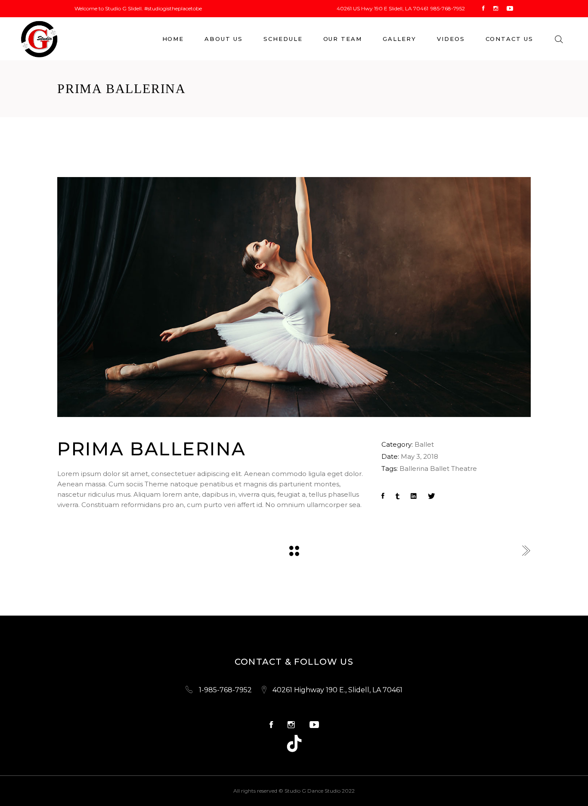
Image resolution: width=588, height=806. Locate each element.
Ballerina (413, 468)
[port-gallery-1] (294, 297)
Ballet (424, 444)
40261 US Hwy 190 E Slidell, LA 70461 (382, 8)
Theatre (464, 468)
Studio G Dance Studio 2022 (320, 790)
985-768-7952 (447, 8)
